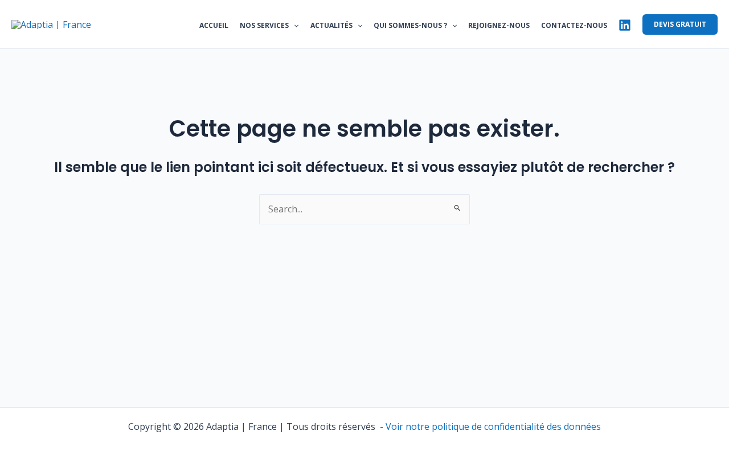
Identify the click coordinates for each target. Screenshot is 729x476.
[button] (293, 25)
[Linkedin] (625, 25)
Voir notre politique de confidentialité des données (493, 426)
